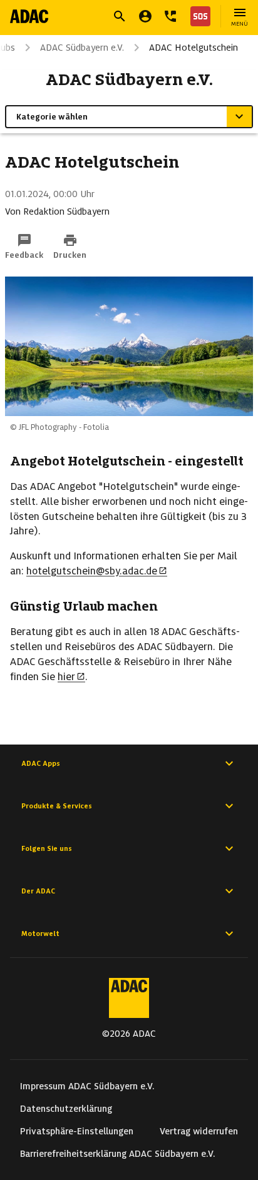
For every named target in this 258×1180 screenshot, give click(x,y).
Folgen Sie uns (46, 848)
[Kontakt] (170, 16)
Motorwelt (40, 933)
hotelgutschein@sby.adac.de (91, 570)
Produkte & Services (56, 805)
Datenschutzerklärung (66, 1108)
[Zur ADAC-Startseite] (29, 16)
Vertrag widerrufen (199, 1131)
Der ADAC (38, 891)
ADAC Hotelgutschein (193, 47)
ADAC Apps (40, 763)
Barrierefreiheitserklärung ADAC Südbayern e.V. (117, 1153)
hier (66, 676)
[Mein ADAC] (145, 16)
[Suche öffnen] (119, 16)
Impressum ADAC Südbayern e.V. (87, 1086)
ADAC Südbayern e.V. (82, 47)
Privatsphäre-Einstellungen (76, 1131)
